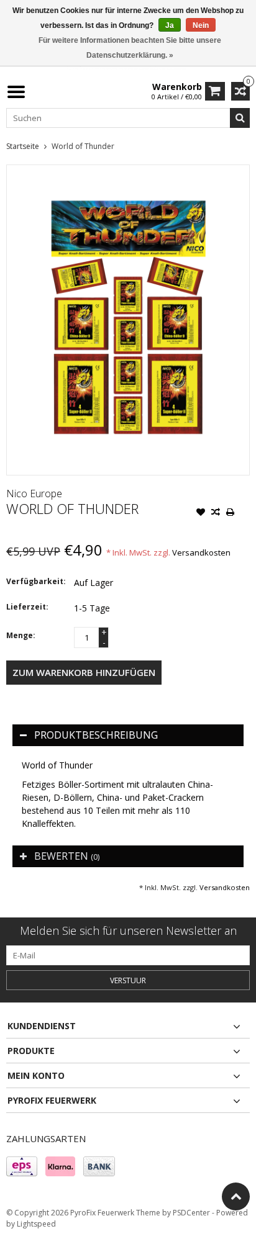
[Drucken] (230, 513)
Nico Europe (34, 493)
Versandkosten (201, 552)
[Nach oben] (236, 1196)
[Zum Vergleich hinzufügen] (215, 513)
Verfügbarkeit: (36, 581)
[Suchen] (240, 118)
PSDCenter (191, 1212)
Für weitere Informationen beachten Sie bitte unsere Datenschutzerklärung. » (130, 48)
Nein (201, 25)
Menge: (20, 635)
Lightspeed (36, 1224)
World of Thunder (83, 146)
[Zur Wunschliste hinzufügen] (200, 513)
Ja (169, 25)
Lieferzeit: (27, 606)
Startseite (22, 146)
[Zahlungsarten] (21, 1166)
